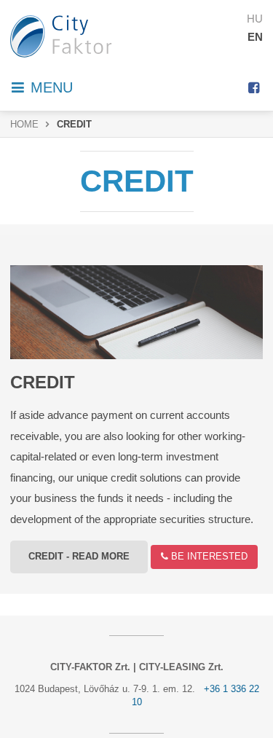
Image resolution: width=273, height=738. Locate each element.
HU (255, 18)
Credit (42, 382)
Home (24, 124)
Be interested (208, 556)
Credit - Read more (79, 556)
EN (255, 37)
